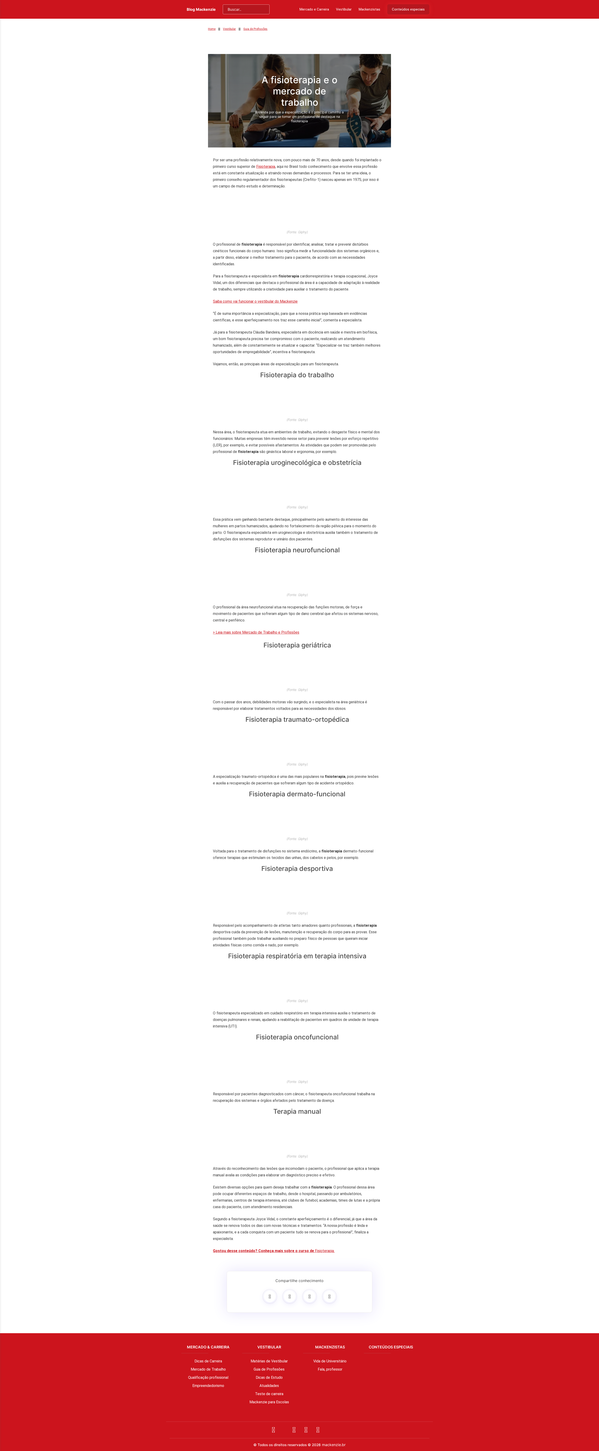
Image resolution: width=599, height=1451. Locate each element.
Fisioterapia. (274, 1251)
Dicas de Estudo (269, 1377)
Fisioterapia (265, 166)
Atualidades (269, 1385)
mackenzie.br (334, 1444)
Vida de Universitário (330, 1361)
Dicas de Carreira (208, 1361)
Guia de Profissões (255, 29)
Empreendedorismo (208, 1385)
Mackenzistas (369, 9)
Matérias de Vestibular (269, 1361)
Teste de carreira (269, 1394)
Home (211, 29)
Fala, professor (330, 1369)
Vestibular (344, 9)
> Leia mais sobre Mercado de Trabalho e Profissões (256, 632)
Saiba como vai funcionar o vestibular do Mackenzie (255, 301)
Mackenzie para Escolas (269, 1402)
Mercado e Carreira (314, 9)
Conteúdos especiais (408, 9)
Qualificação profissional (208, 1377)
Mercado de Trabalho (208, 1369)
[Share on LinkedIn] (329, 1296)
